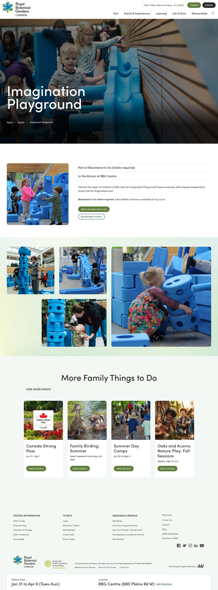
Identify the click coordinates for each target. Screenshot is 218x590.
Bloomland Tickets (91, 216)
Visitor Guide (19, 520)
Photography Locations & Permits (128, 534)
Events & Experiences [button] (137, 13)
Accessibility (18, 539)
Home (9, 122)
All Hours (178, 5)
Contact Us (167, 520)
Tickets (194, 5)
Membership (69, 530)
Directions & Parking (22, 530)
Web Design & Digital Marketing (182, 566)
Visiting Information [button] (26, 515)
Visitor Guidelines (21, 534)
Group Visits (68, 534)
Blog (164, 529)
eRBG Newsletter (170, 533)
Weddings (117, 520)
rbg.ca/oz (159, 199)
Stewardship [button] (199, 13)
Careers (166, 524)
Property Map (20, 525)
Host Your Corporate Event (125, 525)
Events (21, 122)
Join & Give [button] (179, 13)
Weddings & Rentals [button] (125, 515)
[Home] (24, 562)
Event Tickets (69, 539)
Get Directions (164, 583)
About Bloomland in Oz (94, 209)
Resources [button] (167, 515)
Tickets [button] (67, 515)
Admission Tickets (71, 525)
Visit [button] (115, 13)
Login (65, 520)
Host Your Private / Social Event (127, 530)
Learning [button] (161, 13)
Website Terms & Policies (85, 567)
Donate (209, 5)
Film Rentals (118, 539)
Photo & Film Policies (107, 567)
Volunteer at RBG (170, 538)
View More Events (38, 389)
